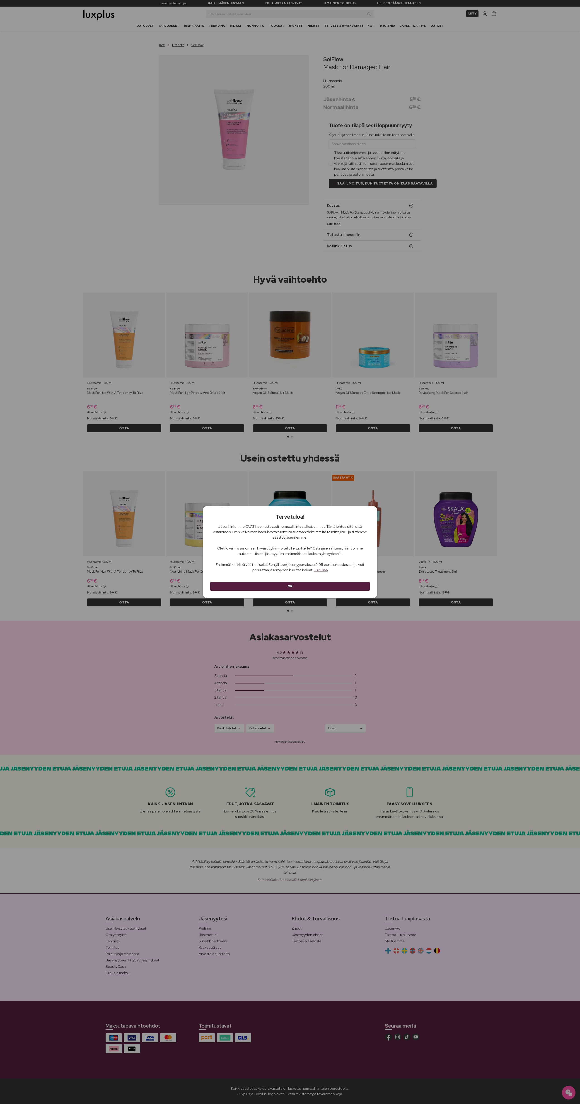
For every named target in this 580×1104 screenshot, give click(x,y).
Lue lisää (321, 570)
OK (290, 586)
